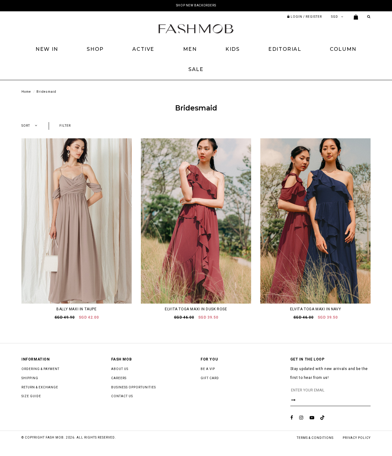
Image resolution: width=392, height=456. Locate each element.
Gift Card (210, 378)
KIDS (232, 49)
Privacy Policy (357, 437)
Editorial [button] (284, 49)
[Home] (196, 28)
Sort (25, 125)
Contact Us (122, 396)
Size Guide (31, 396)
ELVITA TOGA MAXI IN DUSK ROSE (196, 309)
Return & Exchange (39, 387)
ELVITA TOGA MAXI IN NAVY (315, 309)
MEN (190, 49)
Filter (65, 125)
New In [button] (47, 49)
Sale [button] (195, 69)
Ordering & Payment (40, 369)
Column (343, 49)
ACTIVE (143, 49)
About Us (119, 369)
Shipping (29, 378)
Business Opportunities (133, 387)
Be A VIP (208, 369)
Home (26, 91)
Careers (118, 378)
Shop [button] (95, 49)
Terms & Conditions (315, 437)
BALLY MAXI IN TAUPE (76, 309)
